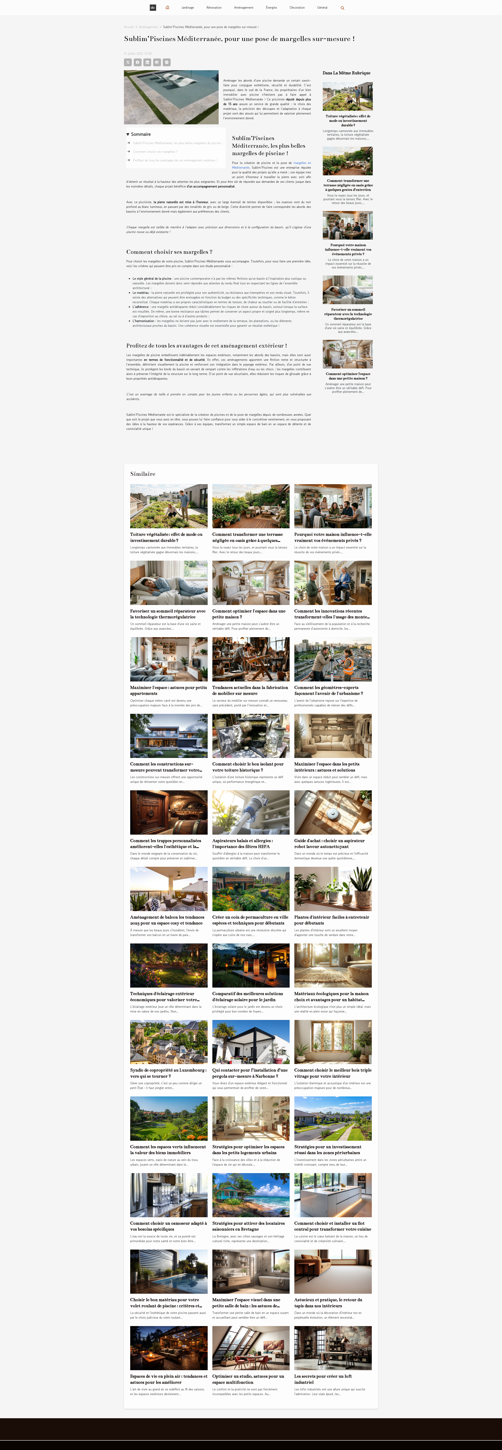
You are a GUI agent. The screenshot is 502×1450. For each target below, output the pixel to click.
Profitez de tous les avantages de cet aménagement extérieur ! (175, 160)
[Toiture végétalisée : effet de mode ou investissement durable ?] (348, 96)
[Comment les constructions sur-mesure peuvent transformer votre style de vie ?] (169, 735)
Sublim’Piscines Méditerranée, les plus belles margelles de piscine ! (178, 143)
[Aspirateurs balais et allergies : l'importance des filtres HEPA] (251, 812)
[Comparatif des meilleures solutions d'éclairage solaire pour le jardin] (251, 965)
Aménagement (243, 7)
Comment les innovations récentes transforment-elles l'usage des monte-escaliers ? (331, 617)
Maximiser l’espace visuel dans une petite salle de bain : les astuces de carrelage (246, 1305)
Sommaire (141, 134)
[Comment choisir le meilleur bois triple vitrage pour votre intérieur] (333, 1041)
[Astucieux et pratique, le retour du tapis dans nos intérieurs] (333, 1271)
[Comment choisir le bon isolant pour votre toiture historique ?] (251, 735)
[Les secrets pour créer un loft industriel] (333, 1347)
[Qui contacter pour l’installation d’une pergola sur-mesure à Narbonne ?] (251, 1041)
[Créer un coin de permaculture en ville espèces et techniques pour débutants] (251, 888)
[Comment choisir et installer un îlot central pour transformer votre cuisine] (333, 1194)
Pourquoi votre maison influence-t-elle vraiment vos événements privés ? (348, 249)
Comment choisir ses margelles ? (155, 151)
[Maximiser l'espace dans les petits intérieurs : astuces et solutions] (333, 735)
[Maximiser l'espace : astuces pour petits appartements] (169, 658)
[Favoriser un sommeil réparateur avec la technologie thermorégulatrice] (348, 290)
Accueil (129, 27)
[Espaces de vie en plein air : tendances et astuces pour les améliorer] (169, 1347)
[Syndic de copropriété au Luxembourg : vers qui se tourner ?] (169, 1041)
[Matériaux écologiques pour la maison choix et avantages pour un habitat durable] (333, 965)
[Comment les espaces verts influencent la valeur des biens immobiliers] (169, 1118)
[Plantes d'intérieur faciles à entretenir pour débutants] (333, 888)
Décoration (297, 7)
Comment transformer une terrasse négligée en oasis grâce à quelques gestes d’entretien (348, 185)
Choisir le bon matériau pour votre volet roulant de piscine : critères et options (164, 1305)
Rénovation (214, 7)
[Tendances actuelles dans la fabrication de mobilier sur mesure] (251, 658)
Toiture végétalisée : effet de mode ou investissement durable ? (348, 120)
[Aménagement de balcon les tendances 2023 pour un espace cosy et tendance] (169, 888)
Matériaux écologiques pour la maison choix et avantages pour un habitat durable (331, 999)
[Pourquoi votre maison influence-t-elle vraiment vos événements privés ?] (348, 225)
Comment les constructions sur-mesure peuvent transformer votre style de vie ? (164, 770)
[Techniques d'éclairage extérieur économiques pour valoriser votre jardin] (169, 965)
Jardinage (188, 7)
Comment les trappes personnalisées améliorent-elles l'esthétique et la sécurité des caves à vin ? (165, 846)
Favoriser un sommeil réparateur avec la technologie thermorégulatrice (348, 314)
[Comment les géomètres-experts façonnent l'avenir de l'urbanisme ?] (333, 658)
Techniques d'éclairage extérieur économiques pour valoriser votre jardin (163, 999)
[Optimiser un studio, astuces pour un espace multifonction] (251, 1347)
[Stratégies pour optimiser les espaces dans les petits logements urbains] (251, 1118)
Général (322, 7)
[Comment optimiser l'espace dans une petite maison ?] (348, 354)
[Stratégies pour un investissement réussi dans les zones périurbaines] (333, 1118)
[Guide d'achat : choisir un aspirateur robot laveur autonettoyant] (333, 812)
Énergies (271, 7)
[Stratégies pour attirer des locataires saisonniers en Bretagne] (251, 1194)
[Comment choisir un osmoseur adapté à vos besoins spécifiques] (169, 1194)
